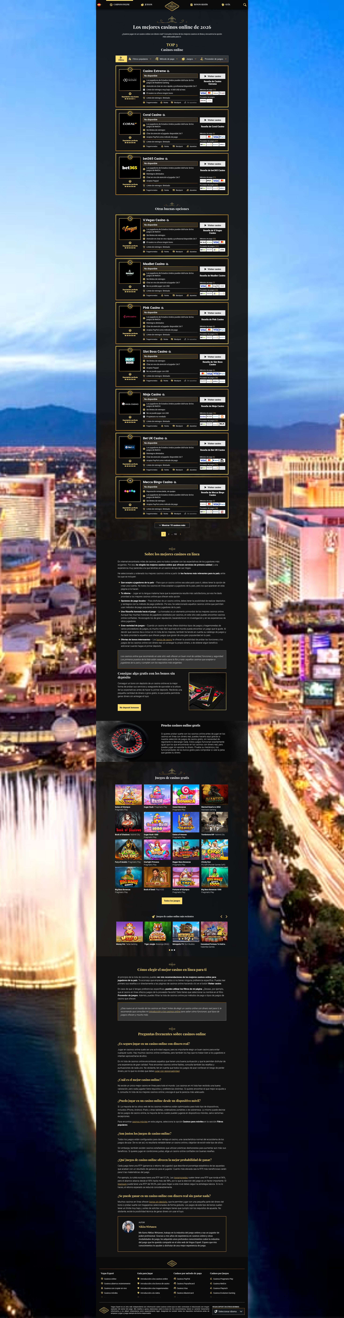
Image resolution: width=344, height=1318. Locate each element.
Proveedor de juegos (209, 141)
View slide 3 (174, 950)
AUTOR (142, 1222)
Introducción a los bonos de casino (155, 1283)
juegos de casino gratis (192, 739)
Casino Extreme (154, 70)
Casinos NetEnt (219, 1283)
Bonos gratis (201, 5)
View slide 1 (169, 950)
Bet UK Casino (153, 438)
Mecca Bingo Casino (158, 482)
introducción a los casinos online (164, 1011)
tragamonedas (181, 1177)
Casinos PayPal (183, 1279)
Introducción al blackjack (151, 1297)
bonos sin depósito (158, 1201)
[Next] (226, 917)
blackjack (122, 1183)
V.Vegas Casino (154, 220)
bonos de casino (164, 639)
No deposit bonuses (129, 707)
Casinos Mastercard (185, 1293)
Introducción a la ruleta (150, 1293)
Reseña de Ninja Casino (212, 406)
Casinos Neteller (183, 1297)
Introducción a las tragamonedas (154, 1288)
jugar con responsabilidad (167, 1071)
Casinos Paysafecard (186, 1283)
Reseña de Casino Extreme (212, 82)
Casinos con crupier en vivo (115, 1288)
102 (175, 534)
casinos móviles (140, 1121)
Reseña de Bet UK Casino (212, 449)
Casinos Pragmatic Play (223, 1279)
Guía (227, 5)
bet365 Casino (153, 158)
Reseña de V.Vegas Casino (212, 231)
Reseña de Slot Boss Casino (213, 363)
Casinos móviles (111, 1293)
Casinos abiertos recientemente (117, 1283)
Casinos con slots (220, 1297)
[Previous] (221, 917)
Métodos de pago (208, 89)
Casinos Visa (182, 1288)
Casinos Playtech (220, 1288)
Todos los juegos (172, 900)
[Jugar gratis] (128, 794)
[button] (228, 1311)
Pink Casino (151, 307)
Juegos (148, 5)
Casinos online (122, 5)
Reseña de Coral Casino (212, 126)
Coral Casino (152, 114)
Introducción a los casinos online (154, 1279)
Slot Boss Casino (155, 351)
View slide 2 (172, 950)
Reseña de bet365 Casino (212, 170)
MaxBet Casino (154, 263)
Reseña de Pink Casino (212, 319)
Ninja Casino (152, 394)
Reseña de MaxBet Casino (212, 275)
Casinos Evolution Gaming (224, 1293)
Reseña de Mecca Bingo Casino (212, 493)
